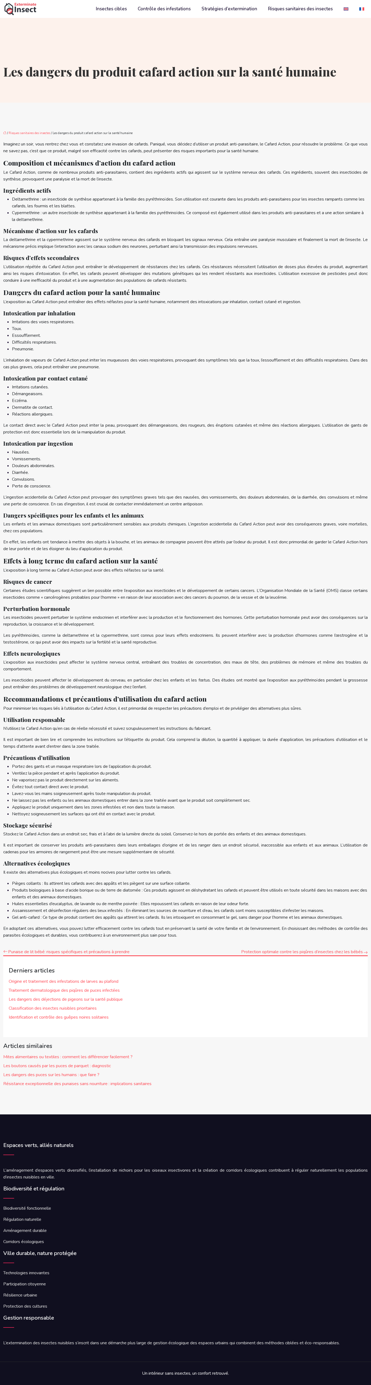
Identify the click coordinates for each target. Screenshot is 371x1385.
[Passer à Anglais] (346, 9)
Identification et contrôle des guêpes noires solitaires (59, 1017)
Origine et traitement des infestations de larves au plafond (63, 981)
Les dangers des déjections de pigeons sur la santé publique (66, 999)
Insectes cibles (111, 9)
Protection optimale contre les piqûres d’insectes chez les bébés (302, 952)
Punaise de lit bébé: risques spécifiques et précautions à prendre (69, 952)
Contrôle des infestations (164, 9)
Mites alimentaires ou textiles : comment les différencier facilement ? (68, 1057)
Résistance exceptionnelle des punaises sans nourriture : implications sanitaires (77, 1084)
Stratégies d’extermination (229, 9)
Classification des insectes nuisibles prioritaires (53, 1008)
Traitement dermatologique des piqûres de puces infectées (64, 990)
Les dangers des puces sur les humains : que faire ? (51, 1075)
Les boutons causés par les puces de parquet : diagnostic (57, 1066)
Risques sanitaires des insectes (300, 9)
